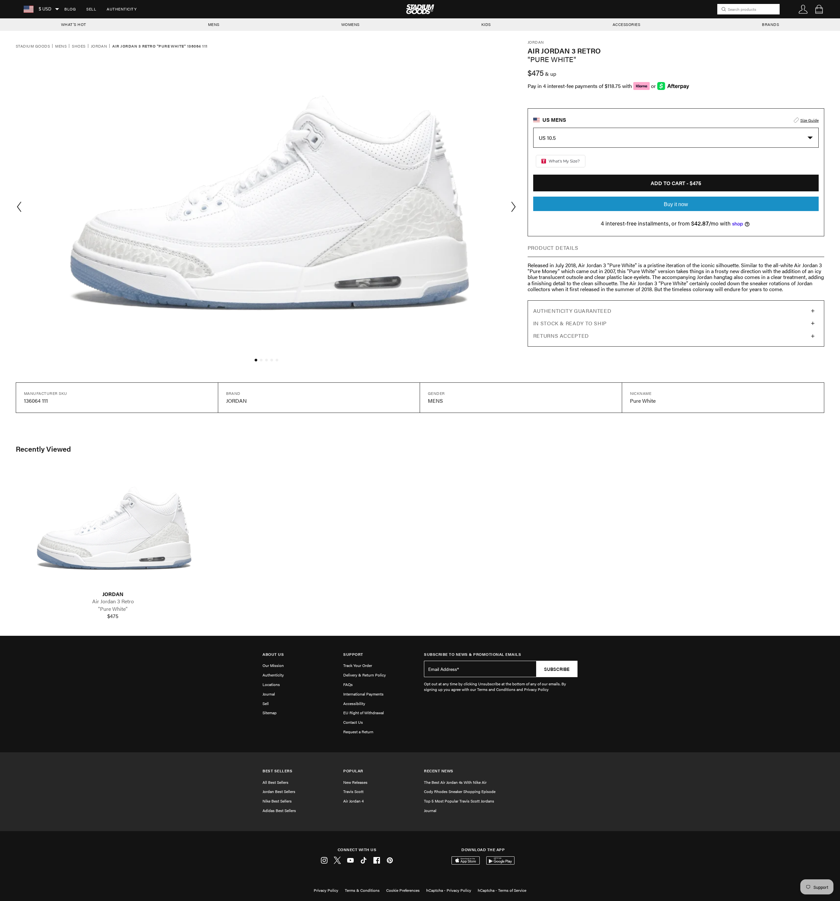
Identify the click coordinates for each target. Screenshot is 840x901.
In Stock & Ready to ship (570, 323)
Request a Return (358, 732)
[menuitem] (70, 9)
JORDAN (112, 594)
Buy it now (676, 204)
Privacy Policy (326, 890)
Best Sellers (277, 771)
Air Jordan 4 (353, 801)
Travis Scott (353, 791)
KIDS (486, 24)
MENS (214, 24)
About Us (273, 654)
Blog (70, 9)
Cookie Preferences (403, 890)
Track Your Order (357, 665)
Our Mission (273, 665)
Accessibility (354, 703)
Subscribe (557, 669)
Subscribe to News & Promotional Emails (472, 654)
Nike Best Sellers (277, 801)
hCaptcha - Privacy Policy (448, 890)
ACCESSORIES (626, 24)
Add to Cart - (676, 183)
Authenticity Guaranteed (572, 310)
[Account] (803, 9)
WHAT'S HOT (73, 24)
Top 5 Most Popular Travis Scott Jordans (459, 801)
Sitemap (269, 713)
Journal (268, 694)
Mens (61, 46)
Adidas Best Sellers (279, 810)
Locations (271, 684)
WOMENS (350, 24)
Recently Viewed (43, 448)
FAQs (348, 684)
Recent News (438, 771)
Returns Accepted (561, 335)
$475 (112, 616)
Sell (91, 9)
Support (353, 654)
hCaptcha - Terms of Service (502, 890)
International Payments (363, 694)
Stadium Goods (33, 46)
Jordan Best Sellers (278, 791)
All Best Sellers (275, 782)
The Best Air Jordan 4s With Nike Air (455, 782)
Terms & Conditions (362, 890)
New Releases (355, 782)
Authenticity (121, 9)
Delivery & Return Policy (364, 675)
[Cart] (819, 9)
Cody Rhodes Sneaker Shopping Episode (459, 791)
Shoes (78, 46)
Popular (353, 771)
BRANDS (770, 24)
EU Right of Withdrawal (363, 713)
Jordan (99, 46)
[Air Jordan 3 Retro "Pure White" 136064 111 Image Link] (113, 528)
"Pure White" (113, 608)
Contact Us (353, 722)
